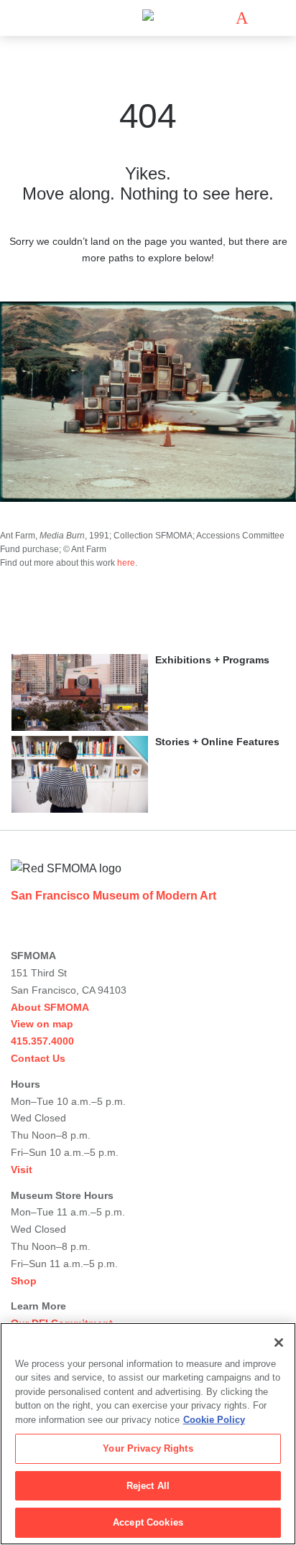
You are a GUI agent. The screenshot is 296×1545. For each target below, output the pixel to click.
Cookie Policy (214, 1419)
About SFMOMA (50, 1007)
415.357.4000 (42, 1041)
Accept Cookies (148, 1522)
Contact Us (38, 1058)
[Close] (279, 1342)
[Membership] (220, 18)
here (126, 563)
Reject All (148, 1485)
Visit (21, 1169)
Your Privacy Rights (148, 1448)
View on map (42, 1024)
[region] (148, 1433)
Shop (24, 1281)
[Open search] (262, 18)
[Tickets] (242, 18)
